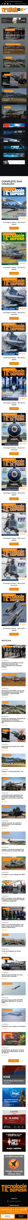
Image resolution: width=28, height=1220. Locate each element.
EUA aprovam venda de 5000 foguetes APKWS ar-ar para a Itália (12, 1001)
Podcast (7, 74)
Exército (7, 107)
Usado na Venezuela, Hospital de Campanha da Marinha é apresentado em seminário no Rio (13, 63)
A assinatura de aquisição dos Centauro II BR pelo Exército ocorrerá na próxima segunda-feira (13, 114)
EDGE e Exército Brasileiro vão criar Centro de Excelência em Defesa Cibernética (13, 926)
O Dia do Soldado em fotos (11, 951)
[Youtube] (7, 4)
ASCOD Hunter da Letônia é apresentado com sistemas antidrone (12, 824)
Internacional (7, 983)
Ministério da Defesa (13, 44)
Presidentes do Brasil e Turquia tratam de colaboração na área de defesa (13, 1051)
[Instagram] (2, 4)
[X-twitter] (10, 4)
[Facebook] (5, 4)
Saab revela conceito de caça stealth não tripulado (12, 975)
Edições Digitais (9, 189)
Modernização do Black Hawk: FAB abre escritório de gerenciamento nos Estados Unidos (13, 35)
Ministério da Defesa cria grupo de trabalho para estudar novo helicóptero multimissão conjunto (14, 50)
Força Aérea (10, 29)
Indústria (6, 806)
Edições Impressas (10, 279)
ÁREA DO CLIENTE (20, 4)
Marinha (9, 57)
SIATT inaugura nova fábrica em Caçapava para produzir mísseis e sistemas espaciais (13, 899)
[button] (19, 9)
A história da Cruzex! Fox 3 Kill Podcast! (10, 81)
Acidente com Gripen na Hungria (13, 1026)
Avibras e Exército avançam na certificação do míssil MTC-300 (13, 850)
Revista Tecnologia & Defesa (12, 858)
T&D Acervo (6, 860)
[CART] (22, 9)
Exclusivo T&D (7, 1033)
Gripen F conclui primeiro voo (9, 98)
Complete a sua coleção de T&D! (13, 874)
